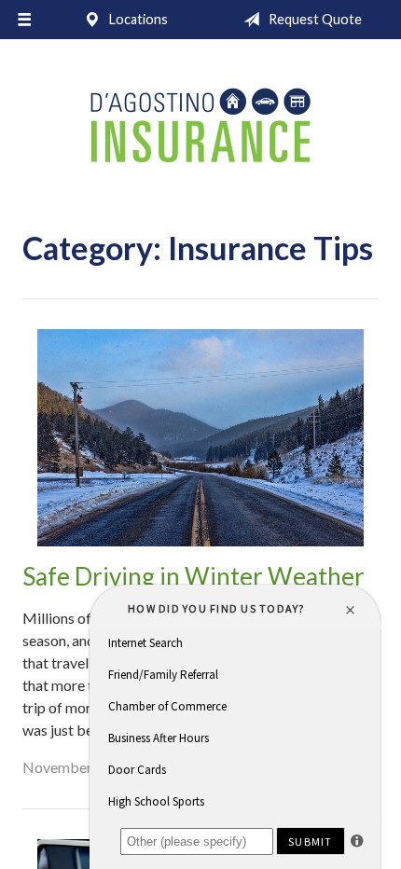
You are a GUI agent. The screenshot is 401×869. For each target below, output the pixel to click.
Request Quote (314, 19)
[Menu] (24, 19)
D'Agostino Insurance (200, 127)
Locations (137, 19)
